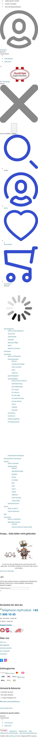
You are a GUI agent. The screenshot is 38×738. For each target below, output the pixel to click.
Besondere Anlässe (14, 522)
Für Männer (15, 392)
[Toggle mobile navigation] (1, 66)
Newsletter (3, 654)
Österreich (7, 62)
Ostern (14, 404)
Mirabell (14, 474)
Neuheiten (7, 351)
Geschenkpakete (13, 376)
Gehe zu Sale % (13, 508)
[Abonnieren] (1, 590)
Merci (13, 370)
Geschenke (11, 334)
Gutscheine (11, 413)
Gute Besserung (17, 384)
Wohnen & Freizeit (14, 348)
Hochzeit (14, 410)
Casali (14, 489)
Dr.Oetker (15, 480)
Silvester (14, 407)
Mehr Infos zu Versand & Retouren (10, 701)
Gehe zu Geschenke (14, 356)
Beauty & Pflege (13, 342)
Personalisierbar (13, 359)
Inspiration (7, 517)
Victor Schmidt (16, 367)
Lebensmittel (12, 337)
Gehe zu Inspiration (14, 519)
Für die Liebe (16, 395)
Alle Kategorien (9, 329)
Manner (14, 361)
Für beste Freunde (18, 398)
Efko (13, 483)
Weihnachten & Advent (19, 381)
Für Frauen (15, 389)
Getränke (11, 340)
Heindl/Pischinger (17, 471)
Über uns (3, 642)
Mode (9, 345)
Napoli (14, 492)
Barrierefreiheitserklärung (28, 733)
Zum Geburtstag (17, 386)
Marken (6, 461)
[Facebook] (1, 661)
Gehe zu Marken (13, 463)
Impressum (13, 731)
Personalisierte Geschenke (12, 458)
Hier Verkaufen (5, 651)
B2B (5, 514)
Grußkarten (11, 416)
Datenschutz (23, 731)
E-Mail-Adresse (5, 588)
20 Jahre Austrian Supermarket (22, 527)
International (8, 59)
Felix (13, 486)
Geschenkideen (13, 379)
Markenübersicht (13, 503)
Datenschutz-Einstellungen (9, 733)
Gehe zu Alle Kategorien (15, 331)
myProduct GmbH (15, 736)
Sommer (14, 524)
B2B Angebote (4, 645)
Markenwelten (12, 466)
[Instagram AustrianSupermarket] (5, 661)
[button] (21, 153)
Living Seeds (16, 500)
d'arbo (14, 477)
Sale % (6, 506)
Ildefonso (15, 373)
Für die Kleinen (17, 401)
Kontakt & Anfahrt (6, 648)
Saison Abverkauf (13, 511)
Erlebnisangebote (13, 419)
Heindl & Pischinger (18, 364)
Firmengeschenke (13, 422)
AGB (30, 731)
